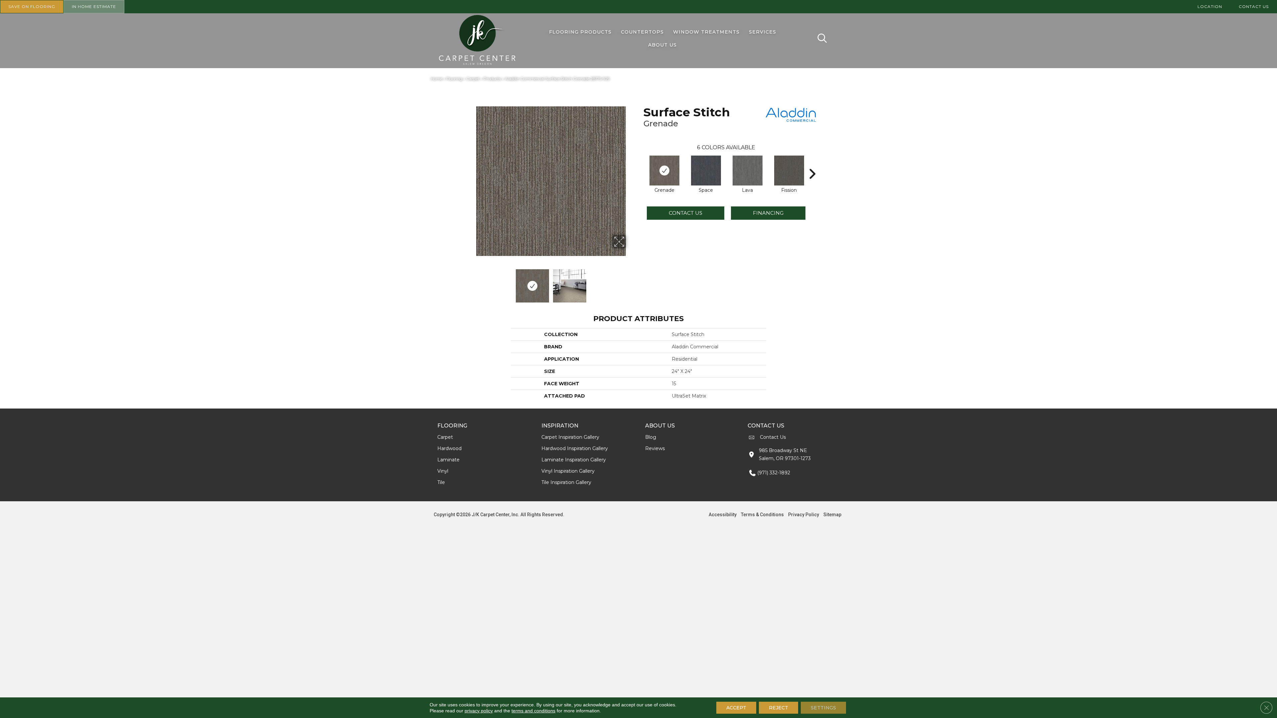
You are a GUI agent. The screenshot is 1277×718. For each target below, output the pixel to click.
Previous (471, 282)
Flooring (454, 78)
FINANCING (768, 213)
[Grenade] (664, 170)
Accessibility (723, 514)
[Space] (706, 170)
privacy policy (479, 710)
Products (492, 78)
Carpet (473, 78)
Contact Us (685, 213)
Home (436, 78)
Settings (823, 708)
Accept (736, 708)
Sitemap (832, 514)
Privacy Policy (803, 514)
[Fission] (789, 170)
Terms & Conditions (762, 514)
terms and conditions (533, 710)
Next (630, 282)
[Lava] (747, 170)
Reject (778, 708)
